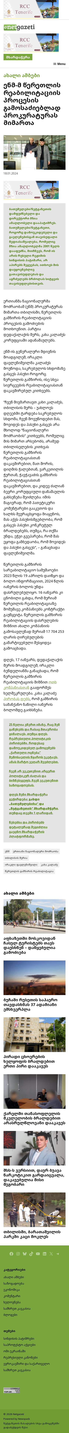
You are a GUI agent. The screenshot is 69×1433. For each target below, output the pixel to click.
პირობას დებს (16, 698)
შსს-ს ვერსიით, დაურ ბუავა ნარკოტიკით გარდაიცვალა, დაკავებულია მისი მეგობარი (33, 1177)
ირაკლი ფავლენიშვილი (21, 864)
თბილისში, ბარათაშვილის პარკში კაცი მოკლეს (32, 1234)
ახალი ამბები (21, 75)
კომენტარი (11, 1296)
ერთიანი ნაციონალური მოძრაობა (35, 851)
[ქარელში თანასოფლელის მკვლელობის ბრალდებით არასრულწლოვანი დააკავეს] (34, 1091)
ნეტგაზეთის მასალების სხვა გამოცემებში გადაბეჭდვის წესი (31, 1425)
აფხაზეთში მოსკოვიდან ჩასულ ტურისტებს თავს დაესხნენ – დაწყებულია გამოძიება (29, 945)
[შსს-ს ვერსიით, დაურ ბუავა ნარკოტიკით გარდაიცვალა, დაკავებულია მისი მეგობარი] (34, 1148)
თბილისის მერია (16, 858)
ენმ (7, 851)
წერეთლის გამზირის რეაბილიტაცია (29, 871)
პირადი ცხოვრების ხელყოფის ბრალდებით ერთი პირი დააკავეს (29, 1061)
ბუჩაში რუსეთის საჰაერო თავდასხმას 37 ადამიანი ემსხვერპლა (30, 1004)
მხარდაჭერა (18, 57)
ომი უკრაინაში (14, 1351)
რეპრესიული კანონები (20, 1357)
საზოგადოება (13, 1283)
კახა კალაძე (49, 864)
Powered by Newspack (16, 1418)
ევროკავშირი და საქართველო (26, 1363)
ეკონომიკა (11, 1289)
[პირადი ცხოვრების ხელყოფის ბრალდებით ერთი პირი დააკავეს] (34, 1035)
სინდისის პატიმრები (18, 1338)
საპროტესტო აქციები (19, 1345)
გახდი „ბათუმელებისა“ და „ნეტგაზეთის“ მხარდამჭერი (33, 803)
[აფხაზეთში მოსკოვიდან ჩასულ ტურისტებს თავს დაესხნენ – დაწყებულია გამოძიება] (34, 916)
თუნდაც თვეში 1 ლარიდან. (31, 813)
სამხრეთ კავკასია (17, 1308)
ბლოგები (10, 1315)
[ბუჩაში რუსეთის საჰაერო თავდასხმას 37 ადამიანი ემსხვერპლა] (34, 978)
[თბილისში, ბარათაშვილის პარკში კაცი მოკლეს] (34, 1210)
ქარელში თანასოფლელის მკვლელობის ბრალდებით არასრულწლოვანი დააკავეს (34, 1118)
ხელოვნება (12, 1302)
